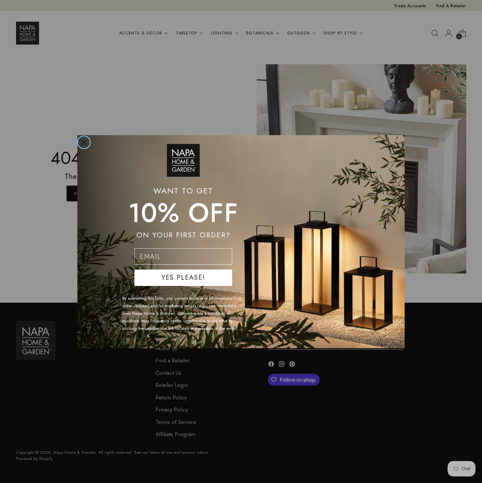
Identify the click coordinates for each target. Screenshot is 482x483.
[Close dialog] (84, 142)
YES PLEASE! (183, 277)
